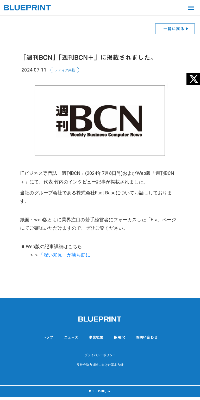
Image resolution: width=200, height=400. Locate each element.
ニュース (71, 337)
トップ (47, 337)
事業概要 (96, 337)
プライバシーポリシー (100, 355)
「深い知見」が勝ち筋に (64, 255)
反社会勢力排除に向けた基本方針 (100, 365)
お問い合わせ (147, 337)
